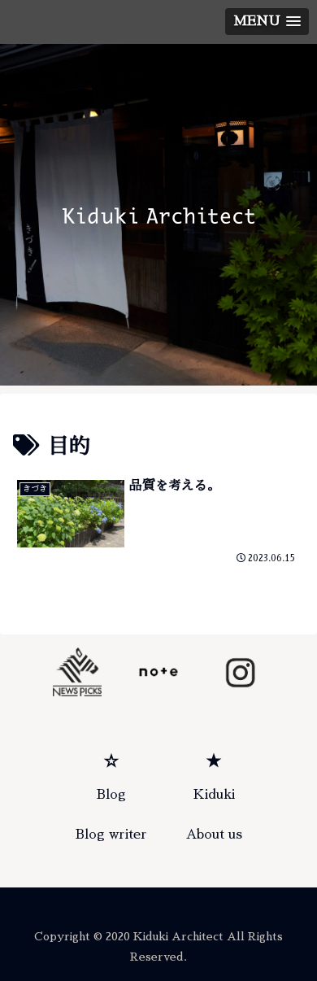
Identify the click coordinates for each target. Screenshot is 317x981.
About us (214, 834)
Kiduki (214, 794)
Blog (111, 794)
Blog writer (111, 834)
